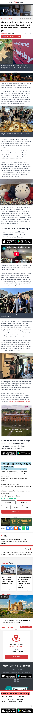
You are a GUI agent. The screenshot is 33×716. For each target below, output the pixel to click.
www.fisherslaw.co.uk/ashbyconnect (19, 401)
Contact (26, 666)
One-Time (8, 502)
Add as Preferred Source (12, 36)
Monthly (24, 502)
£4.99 (16, 507)
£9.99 (27, 507)
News (10, 18)
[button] (16, 629)
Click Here (16, 657)
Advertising (15, 666)
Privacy (13, 669)
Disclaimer (19, 669)
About (5, 666)
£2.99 (6, 507)
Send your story (25, 18)
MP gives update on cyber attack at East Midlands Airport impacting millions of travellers (24, 582)
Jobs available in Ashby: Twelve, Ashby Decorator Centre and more (7, 580)
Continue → (16, 512)
